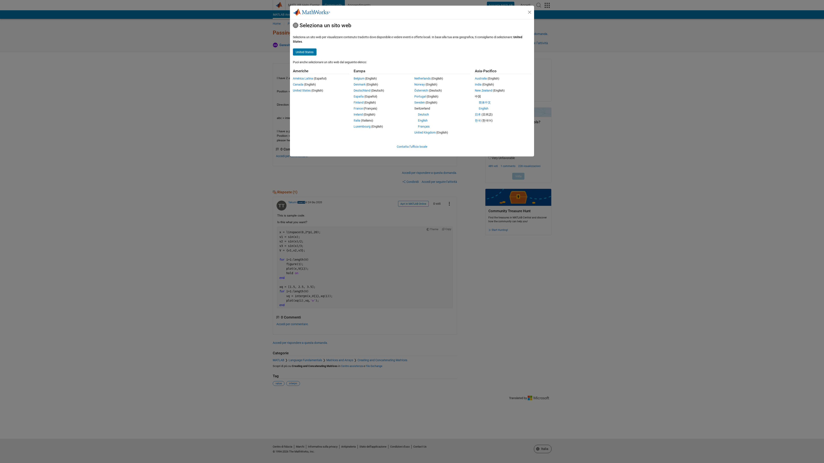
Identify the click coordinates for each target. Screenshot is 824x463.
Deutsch (423, 114)
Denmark (360, 84)
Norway (419, 84)
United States (302, 90)
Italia (357, 120)
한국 (478, 120)
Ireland (358, 114)
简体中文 (485, 102)
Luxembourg (362, 126)
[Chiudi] (530, 12)
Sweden (419, 102)
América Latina (303, 78)
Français (424, 126)
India (478, 84)
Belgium (359, 78)
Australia (481, 78)
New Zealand (483, 90)
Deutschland (362, 90)
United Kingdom (425, 132)
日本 (478, 114)
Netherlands (422, 78)
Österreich (421, 90)
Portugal (420, 96)
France (358, 108)
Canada (298, 84)
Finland (359, 102)
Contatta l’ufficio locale (412, 146)
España (359, 96)
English (423, 120)
